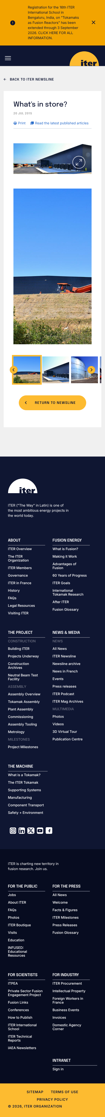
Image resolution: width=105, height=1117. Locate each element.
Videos (58, 724)
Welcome (60, 903)
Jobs (12, 895)
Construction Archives (18, 666)
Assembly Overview (24, 694)
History (14, 591)
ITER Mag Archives (67, 702)
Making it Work (64, 557)
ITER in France (20, 583)
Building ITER (19, 649)
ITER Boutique (19, 925)
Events (57, 679)
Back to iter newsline (31, 80)
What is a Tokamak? (24, 775)
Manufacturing (20, 798)
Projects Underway (23, 656)
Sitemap (35, 1092)
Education (16, 940)
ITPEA (13, 984)
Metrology (16, 732)
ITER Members (20, 568)
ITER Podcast (63, 694)
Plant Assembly (20, 709)
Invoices (59, 1018)
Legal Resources (21, 606)
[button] (14, 370)
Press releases (64, 687)
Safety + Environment (25, 813)
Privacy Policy (52, 1100)
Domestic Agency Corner (66, 1027)
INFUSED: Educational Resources (17, 952)
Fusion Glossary (65, 610)
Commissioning (20, 717)
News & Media (66, 633)
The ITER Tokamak (23, 783)
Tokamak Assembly (24, 702)
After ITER (60, 602)
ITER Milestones (65, 918)
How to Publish (20, 1018)
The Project (20, 633)
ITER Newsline (64, 656)
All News (59, 649)
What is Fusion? (65, 549)
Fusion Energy (67, 540)
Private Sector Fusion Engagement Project (25, 993)
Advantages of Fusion (64, 566)
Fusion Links (18, 1003)
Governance (18, 576)
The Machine (20, 766)
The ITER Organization (18, 559)
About (14, 540)
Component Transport (26, 805)
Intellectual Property (68, 991)
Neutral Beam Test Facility (23, 677)
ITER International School (22, 1027)
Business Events (65, 1010)
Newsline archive (66, 664)
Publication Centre (67, 739)
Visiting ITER (18, 613)
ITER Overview (20, 549)
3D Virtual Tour (64, 732)
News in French (65, 671)
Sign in (57, 1069)
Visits (12, 933)
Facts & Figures (65, 910)
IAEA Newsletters (22, 1048)
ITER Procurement (67, 984)
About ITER (17, 903)
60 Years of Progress (69, 576)
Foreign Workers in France (67, 1001)
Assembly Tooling (22, 725)
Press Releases (64, 925)
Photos (58, 717)
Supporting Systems (24, 790)
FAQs (12, 598)
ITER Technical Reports (20, 1039)
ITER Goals (61, 583)
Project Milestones (23, 747)
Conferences (18, 1010)
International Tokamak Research (68, 593)
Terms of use (64, 1092)
